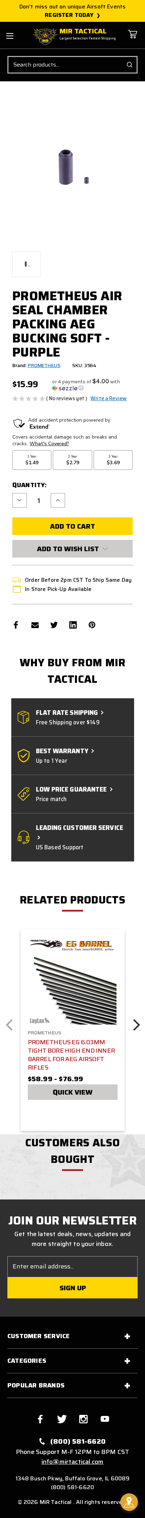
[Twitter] (54, 625)
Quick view (73, 1092)
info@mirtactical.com (73, 1462)
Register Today (69, 15)
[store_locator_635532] (129, 1502)
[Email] (35, 625)
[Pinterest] (92, 625)
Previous (9, 1024)
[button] (92, 384)
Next (136, 1024)
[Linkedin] (73, 625)
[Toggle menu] (9, 35)
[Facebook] (16, 625)
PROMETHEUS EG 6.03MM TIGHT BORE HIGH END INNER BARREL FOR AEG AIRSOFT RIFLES (71, 1055)
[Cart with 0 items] (132, 39)
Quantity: (29, 485)
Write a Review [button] (108, 398)
